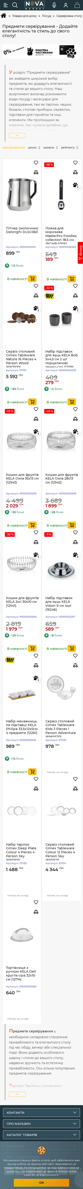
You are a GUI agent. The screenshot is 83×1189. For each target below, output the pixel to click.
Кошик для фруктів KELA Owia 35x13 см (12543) (22, 479)
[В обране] (36, 163)
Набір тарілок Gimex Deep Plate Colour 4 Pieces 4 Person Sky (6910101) (21, 852)
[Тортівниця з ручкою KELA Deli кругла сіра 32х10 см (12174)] (22, 934)
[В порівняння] (36, 172)
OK (41, 1182)
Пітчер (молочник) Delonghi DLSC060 (22, 230)
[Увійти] (65, 5)
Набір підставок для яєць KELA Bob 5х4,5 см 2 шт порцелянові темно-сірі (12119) (61, 359)
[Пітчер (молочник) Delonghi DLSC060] (22, 194)
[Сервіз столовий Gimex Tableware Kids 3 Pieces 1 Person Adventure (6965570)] (61, 687)
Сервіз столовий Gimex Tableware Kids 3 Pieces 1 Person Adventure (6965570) (60, 729)
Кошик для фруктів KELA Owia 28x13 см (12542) (61, 479)
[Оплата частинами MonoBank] (41, 51)
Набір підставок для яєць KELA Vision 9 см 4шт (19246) (58, 604)
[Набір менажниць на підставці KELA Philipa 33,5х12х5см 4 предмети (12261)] (22, 687)
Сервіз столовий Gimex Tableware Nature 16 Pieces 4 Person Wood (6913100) (21, 359)
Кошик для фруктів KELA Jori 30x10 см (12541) (22, 602)
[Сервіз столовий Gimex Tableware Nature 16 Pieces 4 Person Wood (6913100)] (22, 318)
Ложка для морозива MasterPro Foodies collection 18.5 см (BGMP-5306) (61, 236)
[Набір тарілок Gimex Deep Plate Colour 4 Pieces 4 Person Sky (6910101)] (22, 811)
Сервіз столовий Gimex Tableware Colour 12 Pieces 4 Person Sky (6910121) (60, 852)
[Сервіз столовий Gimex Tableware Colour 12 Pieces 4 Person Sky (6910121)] (61, 811)
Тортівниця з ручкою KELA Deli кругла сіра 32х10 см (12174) (21, 973)
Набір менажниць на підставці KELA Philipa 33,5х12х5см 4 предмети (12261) (22, 727)
